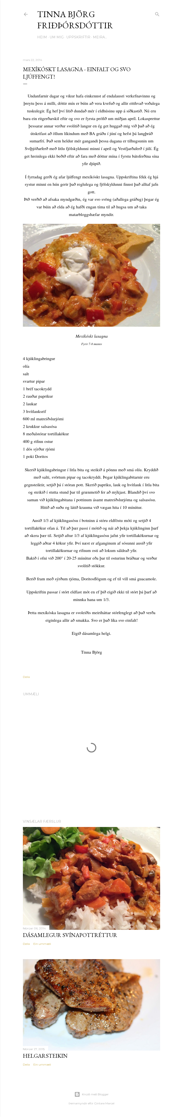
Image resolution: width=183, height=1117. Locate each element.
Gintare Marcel (104, 1103)
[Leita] (157, 13)
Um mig (57, 37)
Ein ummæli (42, 944)
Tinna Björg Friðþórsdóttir (75, 20)
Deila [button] (26, 677)
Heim (42, 37)
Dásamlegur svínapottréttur (70, 935)
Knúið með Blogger (95, 1094)
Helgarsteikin (45, 1055)
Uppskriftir (78, 37)
